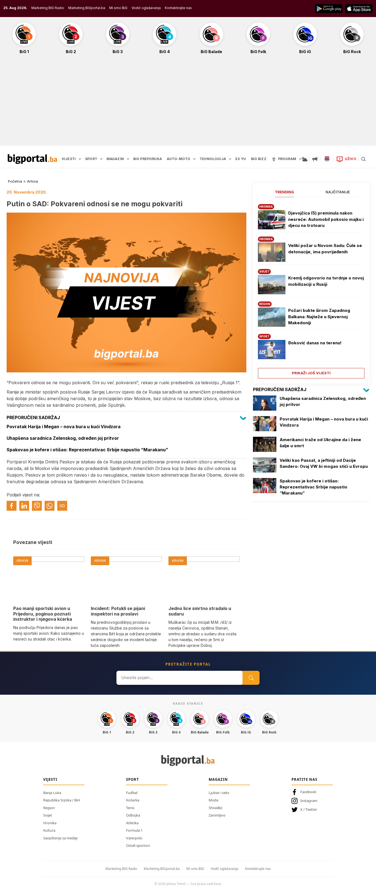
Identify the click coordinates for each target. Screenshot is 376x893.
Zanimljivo (217, 815)
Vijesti (50, 779)
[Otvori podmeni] (79, 159)
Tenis (130, 807)
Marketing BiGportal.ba (86, 8)
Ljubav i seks (219, 792)
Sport (132, 779)
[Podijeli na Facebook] (12, 506)
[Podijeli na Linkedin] (24, 506)
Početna (15, 181)
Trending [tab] (284, 192)
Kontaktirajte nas (178, 8)
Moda (213, 800)
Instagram (308, 800)
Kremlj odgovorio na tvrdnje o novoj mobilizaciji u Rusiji (326, 281)
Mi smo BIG (195, 868)
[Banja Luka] (327, 159)
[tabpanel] (311, 289)
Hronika (49, 822)
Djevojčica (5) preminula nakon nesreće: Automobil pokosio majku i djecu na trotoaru (326, 219)
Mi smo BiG (118, 8)
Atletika (132, 822)
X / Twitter (308, 809)
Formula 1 (134, 830)
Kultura (49, 830)
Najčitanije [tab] (338, 192)
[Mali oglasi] (315, 159)
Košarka (132, 800)
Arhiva (32, 181)
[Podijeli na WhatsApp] (50, 506)
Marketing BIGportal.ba (162, 868)
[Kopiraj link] (62, 506)
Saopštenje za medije (60, 838)
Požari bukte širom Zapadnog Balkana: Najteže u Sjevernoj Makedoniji (319, 316)
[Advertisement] (188, 102)
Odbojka (133, 815)
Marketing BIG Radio (47, 8)
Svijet (47, 815)
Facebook (308, 791)
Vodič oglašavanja (146, 8)
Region (49, 807)
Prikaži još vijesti (311, 373)
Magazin (218, 779)
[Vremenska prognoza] (304, 159)
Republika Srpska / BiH (61, 800)
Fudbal (131, 792)
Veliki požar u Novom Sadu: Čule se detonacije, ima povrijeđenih (325, 248)
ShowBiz (215, 807)
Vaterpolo (134, 838)
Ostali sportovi (138, 845)
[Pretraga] (363, 159)
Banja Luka (52, 792)
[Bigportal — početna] (32, 159)
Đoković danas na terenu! (315, 342)
